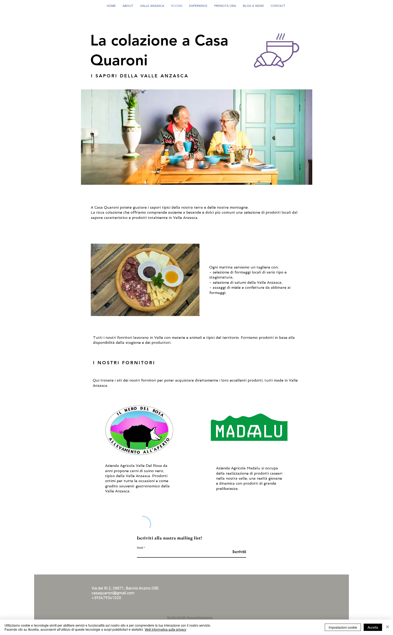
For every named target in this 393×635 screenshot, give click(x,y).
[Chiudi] (387, 627)
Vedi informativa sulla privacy (165, 629)
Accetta (373, 627)
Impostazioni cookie (343, 627)
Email (140, 547)
